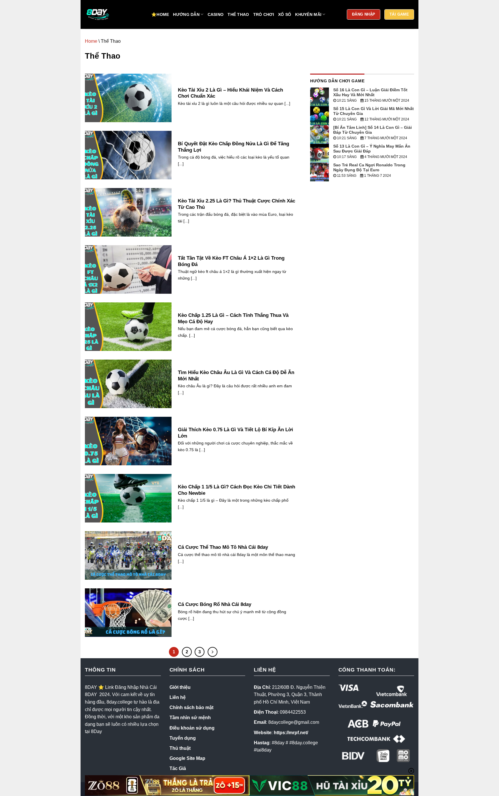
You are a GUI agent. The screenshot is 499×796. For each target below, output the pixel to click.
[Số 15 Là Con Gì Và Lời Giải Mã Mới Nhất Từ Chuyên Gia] (319, 115)
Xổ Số (284, 14)
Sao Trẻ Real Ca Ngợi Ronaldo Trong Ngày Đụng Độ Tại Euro (369, 167)
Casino (216, 14)
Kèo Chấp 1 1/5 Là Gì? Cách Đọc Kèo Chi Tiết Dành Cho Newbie (236, 490)
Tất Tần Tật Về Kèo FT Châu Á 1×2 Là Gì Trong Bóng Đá (231, 261)
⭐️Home (160, 14)
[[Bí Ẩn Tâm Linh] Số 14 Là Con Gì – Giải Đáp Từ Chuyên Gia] (319, 134)
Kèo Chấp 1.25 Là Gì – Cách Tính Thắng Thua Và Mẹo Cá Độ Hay (233, 318)
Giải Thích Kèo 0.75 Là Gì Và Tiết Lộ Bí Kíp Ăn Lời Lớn (235, 433)
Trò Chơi (263, 14)
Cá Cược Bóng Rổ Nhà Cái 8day (214, 604)
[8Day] (114, 14)
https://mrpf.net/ (291, 732)
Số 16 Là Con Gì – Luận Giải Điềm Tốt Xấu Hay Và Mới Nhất (370, 92)
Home (91, 41)
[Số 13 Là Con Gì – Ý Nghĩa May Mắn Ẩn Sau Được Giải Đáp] (319, 152)
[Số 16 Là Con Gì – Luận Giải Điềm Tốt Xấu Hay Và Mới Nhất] (319, 96)
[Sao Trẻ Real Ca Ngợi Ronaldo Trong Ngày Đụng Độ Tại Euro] (319, 171)
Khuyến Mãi (308, 14)
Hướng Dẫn (186, 14)
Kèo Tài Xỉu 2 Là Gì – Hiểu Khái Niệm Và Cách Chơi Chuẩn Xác (230, 93)
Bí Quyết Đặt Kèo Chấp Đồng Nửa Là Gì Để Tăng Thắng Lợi (233, 147)
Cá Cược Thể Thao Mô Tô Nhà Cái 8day (223, 547)
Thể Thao (238, 14)
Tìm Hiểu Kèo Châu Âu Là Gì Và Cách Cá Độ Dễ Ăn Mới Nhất (236, 376)
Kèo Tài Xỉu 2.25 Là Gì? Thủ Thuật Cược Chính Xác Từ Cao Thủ (236, 204)
